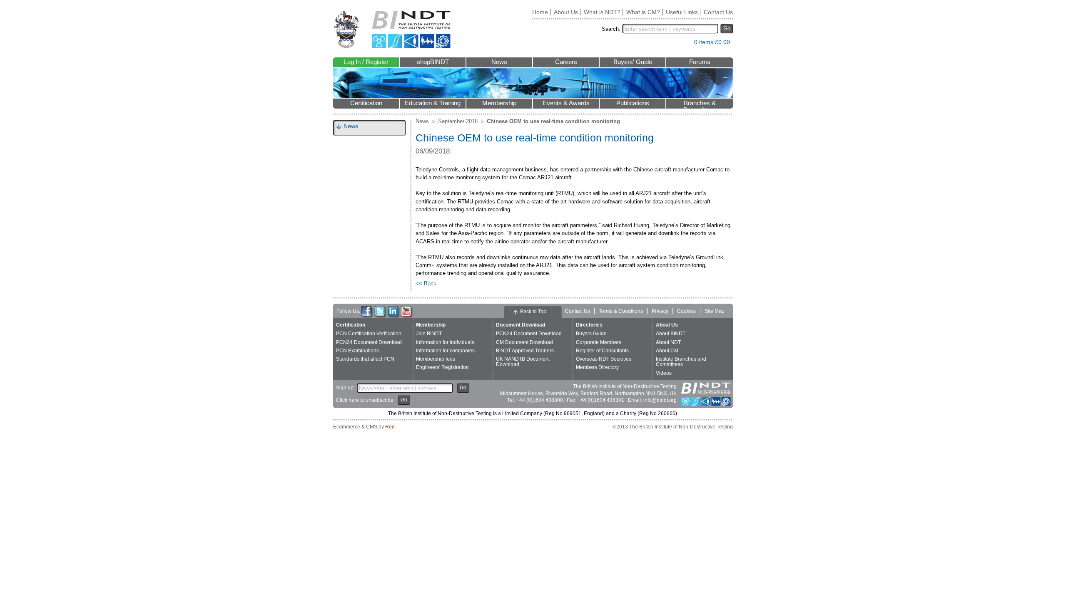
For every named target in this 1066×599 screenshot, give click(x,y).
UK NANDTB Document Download (523, 361)
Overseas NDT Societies (603, 359)
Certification (366, 103)
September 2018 (458, 121)
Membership (499, 103)
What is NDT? (602, 12)
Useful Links (682, 12)
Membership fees (435, 359)
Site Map (715, 311)
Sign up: (345, 388)
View (683, 44)
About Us (566, 12)
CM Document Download (524, 342)
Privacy (660, 311)
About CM (667, 351)
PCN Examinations (357, 351)
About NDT (668, 342)
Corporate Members (598, 342)
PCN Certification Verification (368, 334)
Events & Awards (566, 103)
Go (726, 28)
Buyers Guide (591, 334)
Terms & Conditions (621, 311)
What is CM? (643, 12)
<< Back (426, 283)
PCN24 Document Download (369, 342)
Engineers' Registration (442, 367)
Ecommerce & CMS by (364, 427)
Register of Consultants (602, 351)
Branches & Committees (699, 104)
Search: (611, 29)
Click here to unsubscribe (365, 400)
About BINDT (670, 334)
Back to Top (533, 311)
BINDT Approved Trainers (525, 351)
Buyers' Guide (632, 62)
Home (540, 12)
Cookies (686, 311)
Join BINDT (429, 334)
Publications (632, 103)
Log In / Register (366, 62)
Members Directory (597, 367)
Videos (664, 373)
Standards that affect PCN (365, 359)
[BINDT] (392, 29)
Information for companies (445, 351)
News (499, 62)
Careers (566, 62)
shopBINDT (433, 62)
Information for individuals (445, 342)
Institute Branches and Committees (681, 361)
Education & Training (433, 103)
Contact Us (718, 12)
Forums (699, 62)
